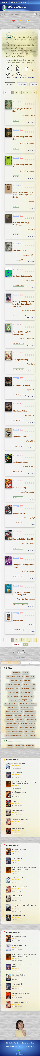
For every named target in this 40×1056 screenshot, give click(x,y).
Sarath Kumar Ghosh (27, 143)
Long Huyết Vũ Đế (17, 828)
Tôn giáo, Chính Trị (29, 715)
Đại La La (31, 390)
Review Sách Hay (30, 735)
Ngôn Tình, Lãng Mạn (27, 708)
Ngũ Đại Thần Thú (20, 436)
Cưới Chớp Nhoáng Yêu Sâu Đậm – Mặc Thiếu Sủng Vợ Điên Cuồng (23, 304)
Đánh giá (34, 84)
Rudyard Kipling (29, 255)
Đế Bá (13, 801)
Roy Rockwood (30, 201)
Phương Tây (30, 745)
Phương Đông (19, 745)
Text (12, 70)
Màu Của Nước (18, 620)
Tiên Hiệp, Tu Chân (18, 343)
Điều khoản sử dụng (27, 1043)
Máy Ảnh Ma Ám (19, 513)
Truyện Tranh (9, 719)
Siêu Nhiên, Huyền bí (13, 723)
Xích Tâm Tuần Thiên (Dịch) (21, 993)
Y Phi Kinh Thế (16, 772)
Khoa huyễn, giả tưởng (19, 395)
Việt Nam (10, 745)
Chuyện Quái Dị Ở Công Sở (23, 539)
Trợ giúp (16, 1043)
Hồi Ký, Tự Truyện (18, 630)
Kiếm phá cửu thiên (18, 915)
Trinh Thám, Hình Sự (26, 692)
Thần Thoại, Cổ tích (18, 260)
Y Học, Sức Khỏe (13, 708)
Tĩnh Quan (31, 364)
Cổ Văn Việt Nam (13, 696)
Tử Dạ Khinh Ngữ (28, 310)
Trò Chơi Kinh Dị (19, 488)
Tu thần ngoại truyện (18, 792)
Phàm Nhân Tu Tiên (18, 975)
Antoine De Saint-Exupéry (26, 599)
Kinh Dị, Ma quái (17, 446)
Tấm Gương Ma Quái (20, 462)
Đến (25, 644)
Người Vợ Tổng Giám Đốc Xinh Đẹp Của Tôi (23, 906)
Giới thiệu (9, 1043)
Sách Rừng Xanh (19, 250)
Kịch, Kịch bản (31, 719)
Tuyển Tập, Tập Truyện (26, 696)
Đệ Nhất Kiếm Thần (18, 763)
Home (5, 2)
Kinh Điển (16, 120)
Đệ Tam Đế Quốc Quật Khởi (23, 385)
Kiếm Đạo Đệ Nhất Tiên (19, 819)
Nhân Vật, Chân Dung (11, 704)
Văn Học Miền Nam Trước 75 (14, 735)
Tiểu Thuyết (18, 715)
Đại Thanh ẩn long (17, 810)
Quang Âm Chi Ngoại (18, 945)
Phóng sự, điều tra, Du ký (14, 731)
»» (34, 92)
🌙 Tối (30, 663)
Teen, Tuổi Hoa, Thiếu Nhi (20, 604)
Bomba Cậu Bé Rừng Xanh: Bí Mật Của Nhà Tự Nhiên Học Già (23, 195)
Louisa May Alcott (28, 115)
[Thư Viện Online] (16, 8)
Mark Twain (30, 229)
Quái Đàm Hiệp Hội (28, 466)
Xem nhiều (22, 84)
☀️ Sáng (10, 663)
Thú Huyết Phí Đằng (20, 360)
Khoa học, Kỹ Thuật (12, 688)
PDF (21, 70)
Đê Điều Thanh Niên (27, 338)
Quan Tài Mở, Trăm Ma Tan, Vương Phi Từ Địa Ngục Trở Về (23, 782)
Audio (12, 75)
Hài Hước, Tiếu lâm (29, 684)
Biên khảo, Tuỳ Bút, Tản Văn (15, 676)
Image (23, 75)
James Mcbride (29, 624)
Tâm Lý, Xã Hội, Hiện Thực (20, 316)
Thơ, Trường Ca (29, 731)
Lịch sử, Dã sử (30, 676)
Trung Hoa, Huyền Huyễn (13, 684)
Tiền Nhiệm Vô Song (20, 411)
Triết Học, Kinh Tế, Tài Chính (28, 704)
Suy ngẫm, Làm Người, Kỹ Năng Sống (21, 700)
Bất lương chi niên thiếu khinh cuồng (22, 965)
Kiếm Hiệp (27, 680)
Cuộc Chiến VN (20, 719)
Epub (31, 70)
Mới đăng (10, 84)
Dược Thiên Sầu (29, 415)
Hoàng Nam (30, 441)
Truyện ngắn (16, 672)
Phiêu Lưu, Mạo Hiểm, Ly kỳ (14, 712)
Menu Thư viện (19, 2)
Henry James (30, 280)
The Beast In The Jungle (22, 276)
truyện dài (25, 672)
